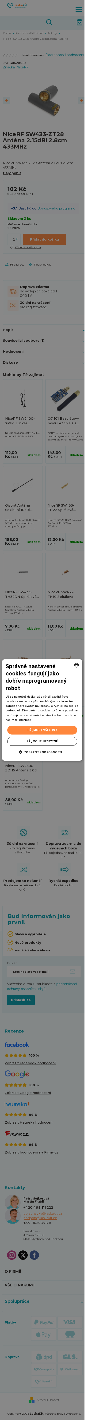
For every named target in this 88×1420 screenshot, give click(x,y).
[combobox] (76, 665)
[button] (42, 752)
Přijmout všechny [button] (42, 730)
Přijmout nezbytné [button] (42, 741)
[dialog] (42, 710)
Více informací (22, 720)
